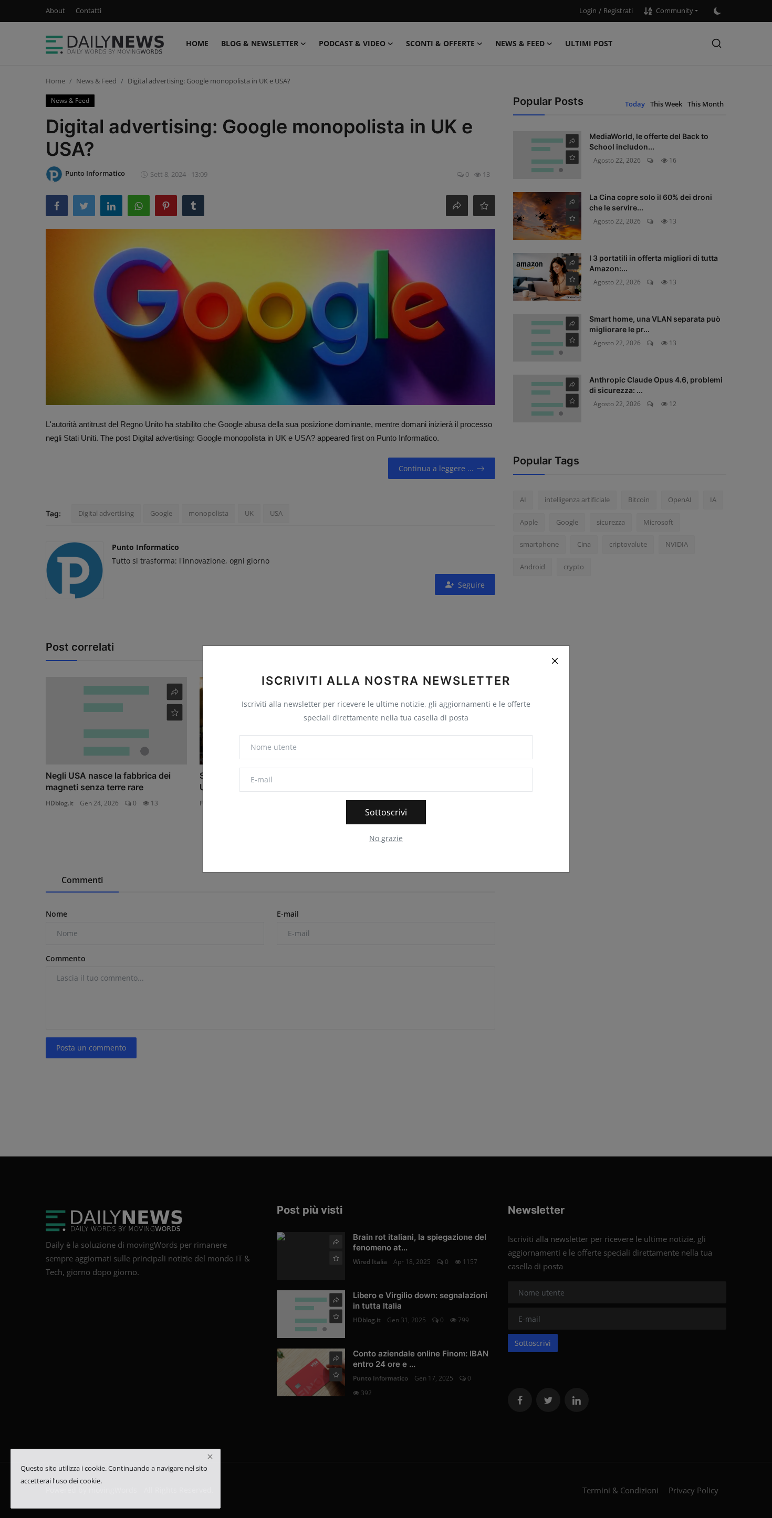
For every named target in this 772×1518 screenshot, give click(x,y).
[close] (210, 1456)
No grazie (386, 838)
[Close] (555, 661)
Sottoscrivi (386, 812)
